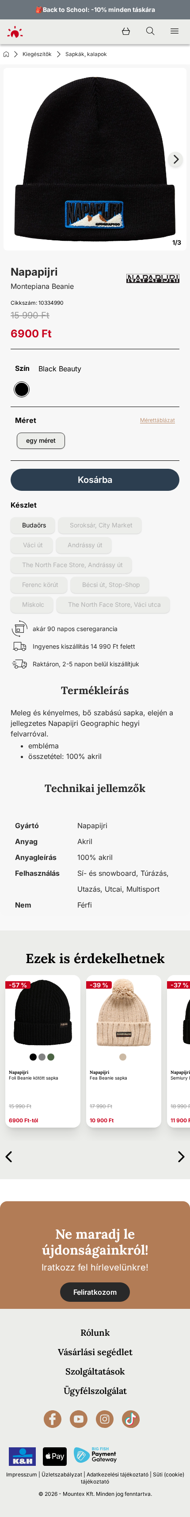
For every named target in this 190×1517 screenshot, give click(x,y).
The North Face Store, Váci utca (114, 604)
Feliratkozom (95, 1292)
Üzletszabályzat (62, 1474)
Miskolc (33, 604)
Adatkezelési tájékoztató (117, 1474)
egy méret (41, 440)
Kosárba (95, 480)
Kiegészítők (37, 54)
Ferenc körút (40, 584)
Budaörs (34, 525)
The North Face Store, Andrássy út (72, 564)
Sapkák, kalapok (86, 54)
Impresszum (21, 1474)
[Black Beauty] (21, 389)
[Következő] (181, 1155)
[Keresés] (150, 31)
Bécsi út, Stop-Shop (111, 584)
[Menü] (175, 31)
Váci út (33, 545)
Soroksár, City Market (101, 525)
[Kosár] (126, 31)
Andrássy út (85, 545)
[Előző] (8, 1155)
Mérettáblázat (157, 420)
